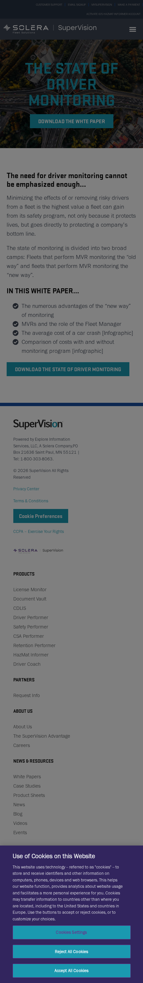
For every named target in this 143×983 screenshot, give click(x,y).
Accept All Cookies (71, 970)
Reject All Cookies (71, 951)
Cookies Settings (71, 932)
